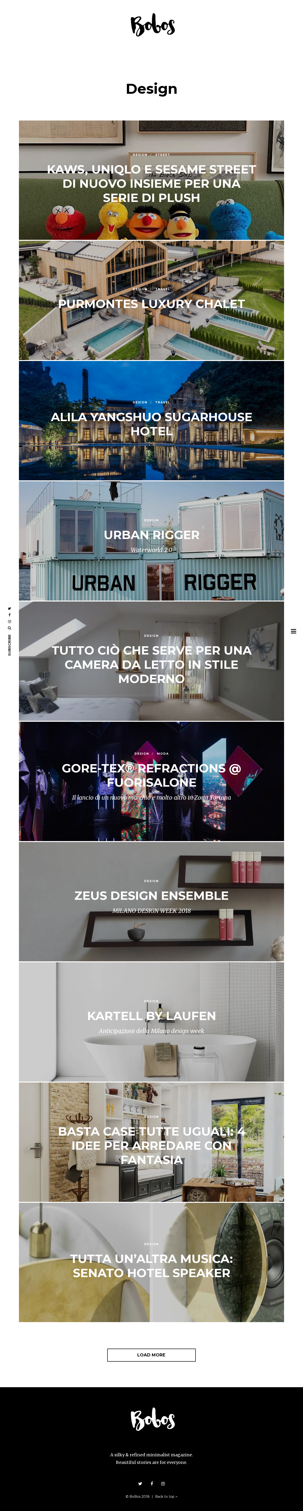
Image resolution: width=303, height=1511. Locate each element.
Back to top (165, 1496)
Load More (151, 1355)
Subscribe (9, 645)
